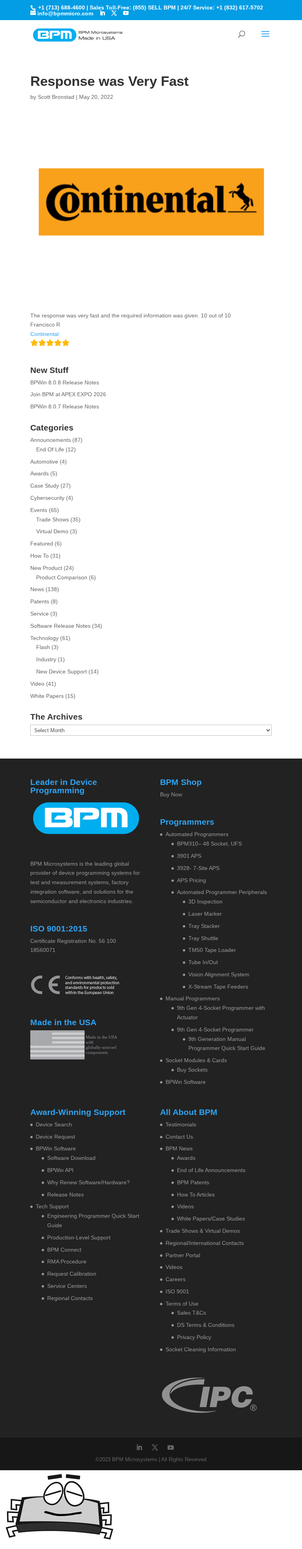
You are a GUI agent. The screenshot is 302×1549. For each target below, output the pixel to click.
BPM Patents (193, 1182)
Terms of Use (182, 1303)
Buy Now (171, 794)
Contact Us (179, 1136)
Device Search (54, 1124)
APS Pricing (191, 880)
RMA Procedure (67, 1261)
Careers (176, 1279)
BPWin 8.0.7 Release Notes (64, 406)
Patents (39, 601)
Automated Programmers (197, 834)
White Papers (47, 696)
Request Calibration (71, 1274)
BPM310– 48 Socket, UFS (209, 843)
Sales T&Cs (191, 1313)
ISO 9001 (177, 1291)
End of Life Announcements (211, 1170)
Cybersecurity (47, 498)
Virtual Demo (52, 531)
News (37, 589)
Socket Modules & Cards (196, 1060)
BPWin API (60, 1170)
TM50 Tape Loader (212, 950)
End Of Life (50, 449)
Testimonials (181, 1124)
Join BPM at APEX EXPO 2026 (68, 394)
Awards (39, 473)
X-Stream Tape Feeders (218, 986)
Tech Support (52, 1206)
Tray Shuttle (203, 938)
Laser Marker (205, 914)
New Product (46, 568)
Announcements (50, 440)
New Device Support (61, 671)
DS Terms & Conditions (205, 1325)
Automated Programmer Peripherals (222, 892)
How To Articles (196, 1194)
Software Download (71, 1158)
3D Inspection (205, 901)
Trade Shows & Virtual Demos (203, 1231)
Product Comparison (61, 577)
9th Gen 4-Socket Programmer (215, 1029)
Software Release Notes (60, 626)
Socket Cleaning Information (201, 1349)
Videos (185, 1206)
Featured (41, 543)
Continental (44, 334)
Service (39, 613)
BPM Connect (64, 1250)
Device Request (55, 1136)
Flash (43, 647)
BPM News (179, 1148)
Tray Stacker (204, 926)
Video (37, 684)
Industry (46, 659)
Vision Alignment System (218, 974)
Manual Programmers (193, 998)
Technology (44, 638)
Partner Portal (183, 1255)
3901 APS (189, 856)
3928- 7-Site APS (198, 868)
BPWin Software (186, 1082)
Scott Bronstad (56, 97)
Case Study (44, 485)
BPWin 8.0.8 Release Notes (64, 382)
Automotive (44, 461)
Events (38, 510)
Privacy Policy (194, 1337)
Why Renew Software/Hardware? (88, 1182)
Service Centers (67, 1286)
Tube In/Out (203, 962)
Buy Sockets (192, 1070)
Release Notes (65, 1194)
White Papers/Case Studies (211, 1218)
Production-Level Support (78, 1237)
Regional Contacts (70, 1298)
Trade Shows (52, 519)
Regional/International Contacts (205, 1243)
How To (39, 556)
